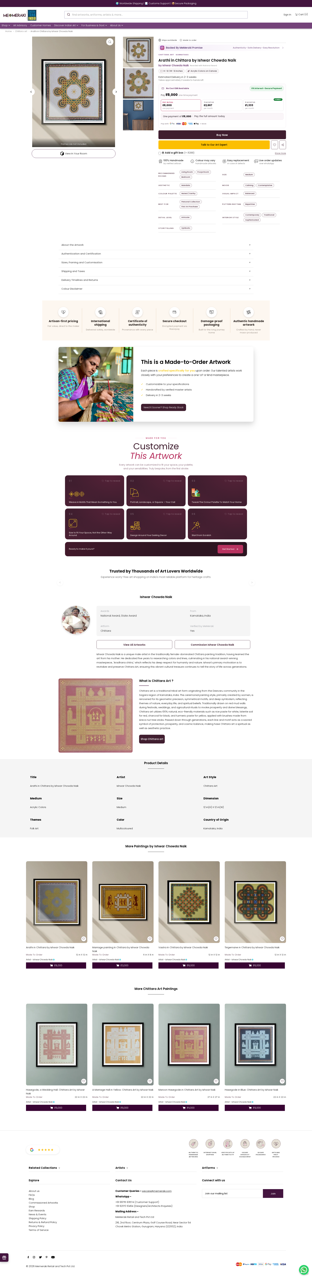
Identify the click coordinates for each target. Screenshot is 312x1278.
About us (34, 1191)
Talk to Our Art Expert (214, 144)
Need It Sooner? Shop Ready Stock (163, 407)
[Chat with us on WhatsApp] (304, 1270)
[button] (222, 48)
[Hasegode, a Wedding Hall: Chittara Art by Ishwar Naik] (56, 1044)
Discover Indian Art (65, 25)
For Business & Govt (92, 25)
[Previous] (31, 91)
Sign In (287, 14)
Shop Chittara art (152, 739)
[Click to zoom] (109, 41)
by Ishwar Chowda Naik (173, 65)
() (303, 14)
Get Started (228, 549)
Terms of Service (39, 1230)
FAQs (32, 1195)
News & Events (37, 1214)
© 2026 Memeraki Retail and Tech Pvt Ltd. (50, 1266)
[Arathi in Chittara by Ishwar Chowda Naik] (56, 902)
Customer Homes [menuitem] (40, 25)
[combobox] (156, 15)
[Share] (282, 144)
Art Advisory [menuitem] (20, 25)
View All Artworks (134, 644)
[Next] (116, 91)
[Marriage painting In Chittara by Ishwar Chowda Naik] (123, 902)
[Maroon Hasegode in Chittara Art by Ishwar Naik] (189, 1044)
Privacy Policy (36, 1226)
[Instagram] (34, 1257)
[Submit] (68, 14)
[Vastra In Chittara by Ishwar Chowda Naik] (189, 902)
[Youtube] (53, 1257)
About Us (115, 25)
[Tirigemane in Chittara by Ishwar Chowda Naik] (255, 902)
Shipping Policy (37, 1218)
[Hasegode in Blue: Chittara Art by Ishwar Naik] (255, 1044)
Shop (5, 25)
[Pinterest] (46, 1257)
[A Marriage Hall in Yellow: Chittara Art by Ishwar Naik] (123, 1044)
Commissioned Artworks (43, 1202)
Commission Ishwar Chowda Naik (212, 644)
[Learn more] (181, 40)
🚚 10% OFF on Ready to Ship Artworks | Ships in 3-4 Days (156, 3)
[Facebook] (28, 1257)
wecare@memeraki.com (157, 1191)
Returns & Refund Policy (43, 1222)
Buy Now (222, 135)
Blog (31, 1198)
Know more (280, 153)
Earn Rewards (37, 1210)
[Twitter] (40, 1257)
